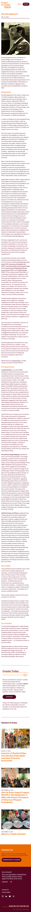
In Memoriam (16, 360)
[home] (7, 5)
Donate (26, 4)
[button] (19, 4)
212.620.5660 (17, 859)
